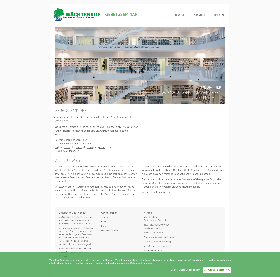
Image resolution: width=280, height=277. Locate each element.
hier (88, 244)
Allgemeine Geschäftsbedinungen (159, 237)
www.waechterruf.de (73, 223)
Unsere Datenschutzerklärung (158, 241)
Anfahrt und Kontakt (153, 251)
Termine (180, 15)
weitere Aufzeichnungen (67, 151)
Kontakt (104, 226)
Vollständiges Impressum (155, 246)
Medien (104, 221)
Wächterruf (111, 166)
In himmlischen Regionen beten (71, 140)
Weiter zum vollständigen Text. (157, 192)
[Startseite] (77, 21)
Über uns (219, 15)
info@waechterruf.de (154, 228)
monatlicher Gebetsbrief (176, 183)
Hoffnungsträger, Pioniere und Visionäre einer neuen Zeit (83, 147)
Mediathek (199, 15)
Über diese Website (110, 231)
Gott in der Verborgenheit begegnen (73, 143)
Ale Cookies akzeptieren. (217, 269)
